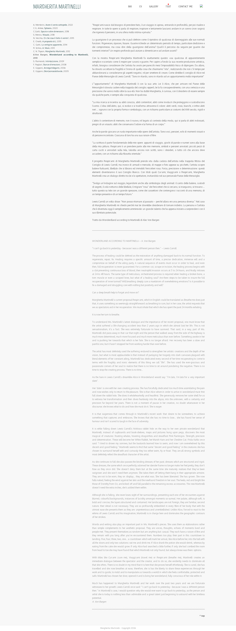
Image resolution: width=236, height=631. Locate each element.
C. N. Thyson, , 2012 (51, 51)
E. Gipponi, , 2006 (49, 68)
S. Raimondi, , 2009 (48, 61)
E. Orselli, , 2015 (47, 41)
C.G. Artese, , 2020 (45, 28)
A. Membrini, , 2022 (53, 25)
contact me (185, 6)
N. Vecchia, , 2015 (53, 38)
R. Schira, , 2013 (44, 48)
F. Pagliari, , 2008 (49, 64)
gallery (153, 6)
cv (140, 6)
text (168, 6)
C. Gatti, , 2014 (50, 44)
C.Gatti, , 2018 (51, 31)
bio (130, 6)
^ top (202, 616)
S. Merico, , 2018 (44, 34)
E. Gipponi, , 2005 (51, 71)
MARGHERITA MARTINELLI (57, 6)
